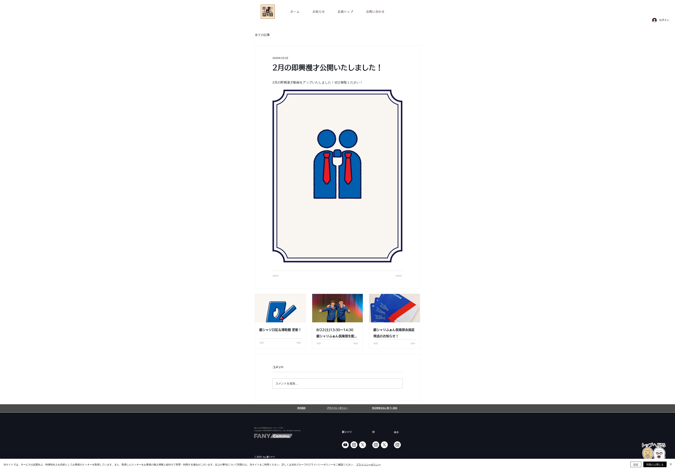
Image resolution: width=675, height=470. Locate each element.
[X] (362, 444)
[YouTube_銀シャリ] (345, 444)
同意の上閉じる (655, 464)
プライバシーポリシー (368, 464)
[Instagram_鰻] (375, 444)
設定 (635, 464)
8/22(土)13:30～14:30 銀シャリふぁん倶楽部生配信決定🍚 (337, 333)
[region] (654, 455)
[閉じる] (671, 464)
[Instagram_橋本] (397, 444)
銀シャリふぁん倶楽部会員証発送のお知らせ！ (393, 333)
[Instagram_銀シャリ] (354, 444)
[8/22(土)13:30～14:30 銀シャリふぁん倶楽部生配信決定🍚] (337, 308)
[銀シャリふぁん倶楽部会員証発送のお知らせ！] (394, 308)
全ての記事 (262, 35)
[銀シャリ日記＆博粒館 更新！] (280, 308)
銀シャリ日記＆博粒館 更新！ (280, 329)
